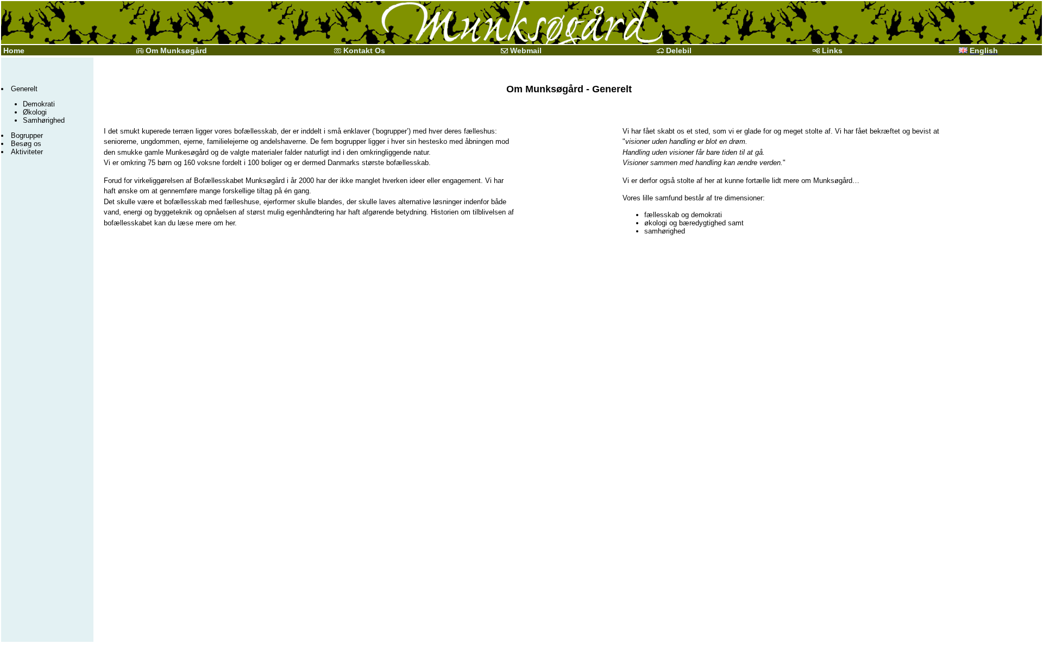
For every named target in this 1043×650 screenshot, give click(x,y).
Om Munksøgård (176, 50)
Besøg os (26, 144)
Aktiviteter (27, 152)
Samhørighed (44, 120)
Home (12, 50)
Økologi (35, 112)
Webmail (526, 50)
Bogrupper (27, 135)
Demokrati (39, 104)
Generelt (24, 89)
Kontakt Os (364, 50)
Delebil (679, 50)
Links (832, 50)
